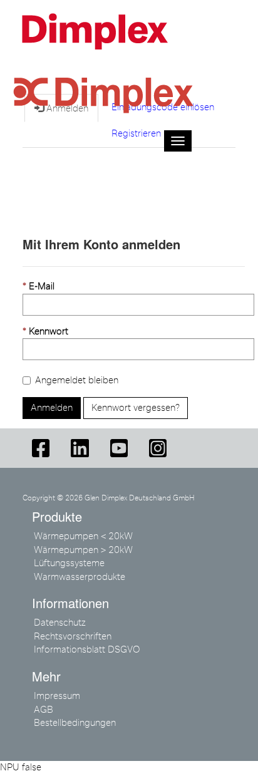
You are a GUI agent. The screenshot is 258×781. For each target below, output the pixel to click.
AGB (43, 709)
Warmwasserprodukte (79, 576)
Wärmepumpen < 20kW (83, 536)
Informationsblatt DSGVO (87, 649)
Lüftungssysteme (69, 563)
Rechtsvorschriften (72, 636)
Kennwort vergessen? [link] (135, 407)
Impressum (57, 695)
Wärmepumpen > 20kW (83, 550)
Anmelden (52, 407)
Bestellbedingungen (75, 722)
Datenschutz (60, 622)
